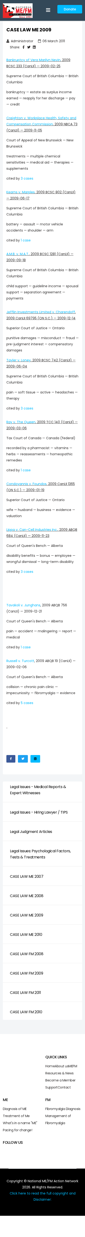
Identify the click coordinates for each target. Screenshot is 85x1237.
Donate (70, 9)
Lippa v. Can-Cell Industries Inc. (32, 529)
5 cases (27, 703)
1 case (26, 240)
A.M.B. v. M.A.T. (17, 254)
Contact (64, 1087)
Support (51, 1087)
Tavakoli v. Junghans (23, 605)
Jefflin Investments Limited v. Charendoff (40, 312)
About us (61, 1066)
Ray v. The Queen (20, 422)
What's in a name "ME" (20, 1123)
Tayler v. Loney (18, 360)
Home (50, 1066)
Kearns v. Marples (20, 192)
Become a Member (60, 1080)
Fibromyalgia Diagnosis (62, 1108)
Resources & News (59, 1073)
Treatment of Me (16, 1116)
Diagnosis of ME (15, 1108)
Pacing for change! (17, 1130)
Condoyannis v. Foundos (26, 483)
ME (70, 1066)
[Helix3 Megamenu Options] (48, 10)
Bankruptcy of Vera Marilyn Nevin (33, 60)
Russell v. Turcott (20, 661)
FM (75, 1066)
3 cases (27, 178)
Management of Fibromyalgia (58, 1119)
